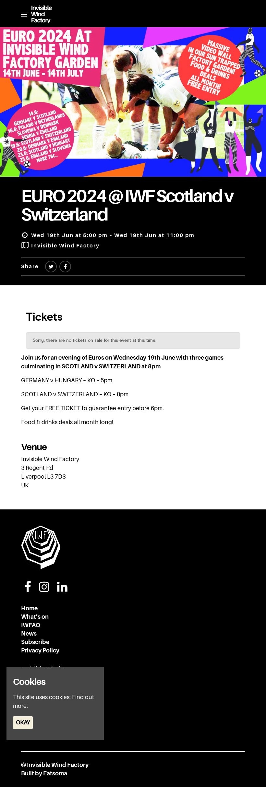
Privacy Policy (40, 650)
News (29, 633)
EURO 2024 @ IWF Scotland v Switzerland (127, 205)
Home (29, 608)
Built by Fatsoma (44, 773)
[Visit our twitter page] (51, 267)
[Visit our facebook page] (65, 267)
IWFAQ (30, 625)
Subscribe (35, 642)
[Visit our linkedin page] (62, 589)
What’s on (35, 617)
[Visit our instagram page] (44, 589)
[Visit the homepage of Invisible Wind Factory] (39, 14)
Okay (23, 722)
